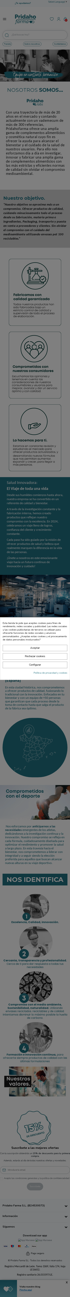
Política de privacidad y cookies (50, 672)
